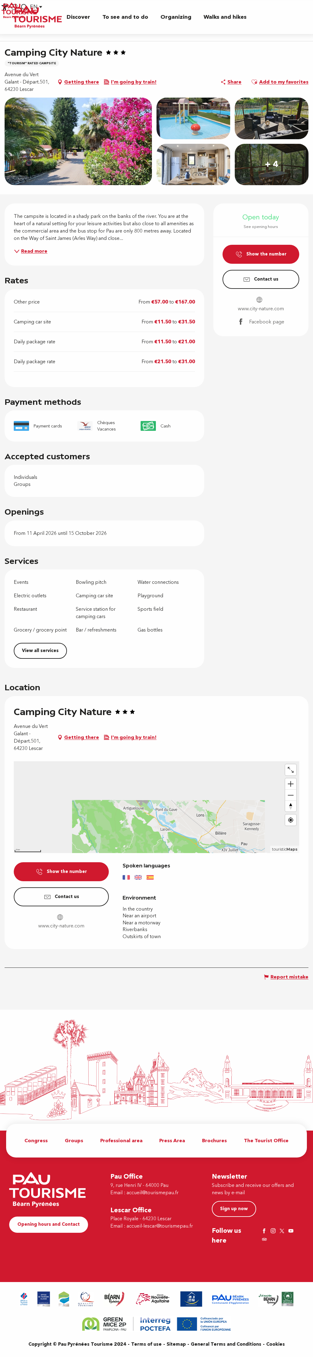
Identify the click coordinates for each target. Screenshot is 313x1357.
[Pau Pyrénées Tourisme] (37, 17)
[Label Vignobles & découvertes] (276, 1299)
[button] (78, 17)
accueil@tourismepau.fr (153, 1192)
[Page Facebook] (265, 1231)
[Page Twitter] (282, 1231)
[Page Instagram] (274, 1231)
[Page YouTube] (291, 1231)
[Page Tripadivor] (265, 1239)
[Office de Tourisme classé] (43, 1299)
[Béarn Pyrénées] (114, 1299)
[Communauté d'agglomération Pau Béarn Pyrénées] (230, 1299)
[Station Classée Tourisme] (64, 1299)
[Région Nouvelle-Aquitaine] (153, 1299)
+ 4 (271, 164)
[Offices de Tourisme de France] (24, 1299)
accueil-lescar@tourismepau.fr (160, 1226)
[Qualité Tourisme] (86, 1299)
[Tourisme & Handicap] (191, 1299)
